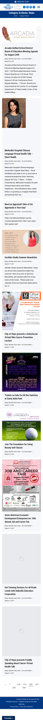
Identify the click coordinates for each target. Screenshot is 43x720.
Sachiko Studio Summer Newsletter (21, 257)
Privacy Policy (14, 706)
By (27, 59)
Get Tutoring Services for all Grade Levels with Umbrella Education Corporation (20, 590)
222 (14, 688)
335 (24, 688)
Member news (13, 59)
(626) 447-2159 (23, 2)
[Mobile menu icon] (38, 7)
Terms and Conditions (26, 706)
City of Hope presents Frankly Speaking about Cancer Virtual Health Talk (19, 663)
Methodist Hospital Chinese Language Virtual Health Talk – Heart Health (19, 153)
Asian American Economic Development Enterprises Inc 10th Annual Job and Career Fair (20, 518)
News (19, 59)
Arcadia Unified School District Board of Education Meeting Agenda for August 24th (21, 51)
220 (30, 684)
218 (18, 684)
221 (37, 684)
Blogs (6, 59)
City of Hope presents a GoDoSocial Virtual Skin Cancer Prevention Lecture (21, 337)
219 (24, 684)
